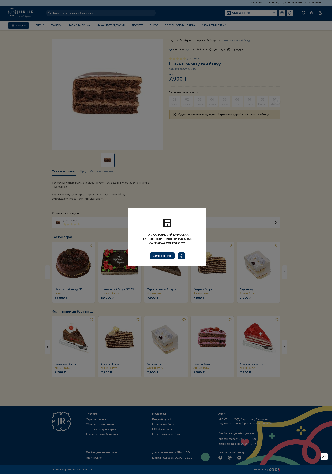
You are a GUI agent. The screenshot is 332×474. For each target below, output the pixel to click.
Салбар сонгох (162, 256)
